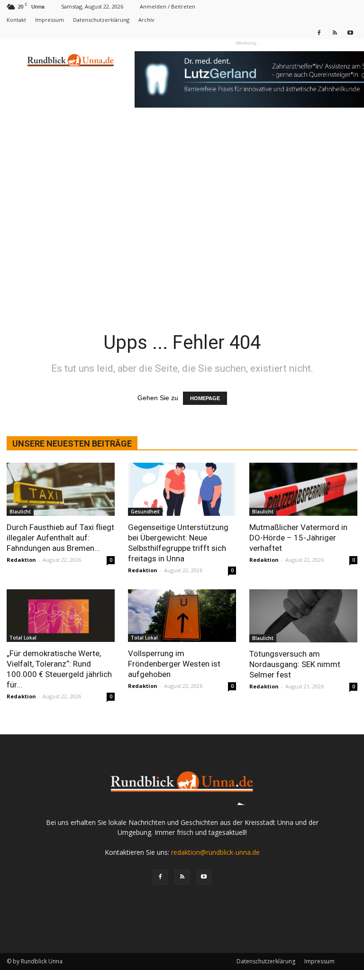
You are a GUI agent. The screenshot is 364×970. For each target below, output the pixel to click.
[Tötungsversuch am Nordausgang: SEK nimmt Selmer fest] (303, 616)
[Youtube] (350, 32)
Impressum (49, 19)
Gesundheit (145, 511)
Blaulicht (20, 511)
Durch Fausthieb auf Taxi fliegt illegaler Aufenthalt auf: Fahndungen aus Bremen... (60, 537)
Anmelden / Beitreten (167, 6)
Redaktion (21, 559)
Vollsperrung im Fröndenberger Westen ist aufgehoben (174, 664)
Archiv (146, 19)
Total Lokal (22, 637)
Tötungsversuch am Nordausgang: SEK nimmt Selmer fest (294, 664)
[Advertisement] (182, 236)
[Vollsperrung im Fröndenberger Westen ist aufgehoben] (182, 615)
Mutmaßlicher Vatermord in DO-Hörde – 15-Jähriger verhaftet (298, 537)
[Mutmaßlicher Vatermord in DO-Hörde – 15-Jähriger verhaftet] (303, 489)
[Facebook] (319, 32)
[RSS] (335, 32)
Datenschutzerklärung (101, 19)
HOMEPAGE (205, 398)
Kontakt (16, 19)
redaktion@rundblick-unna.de (215, 852)
